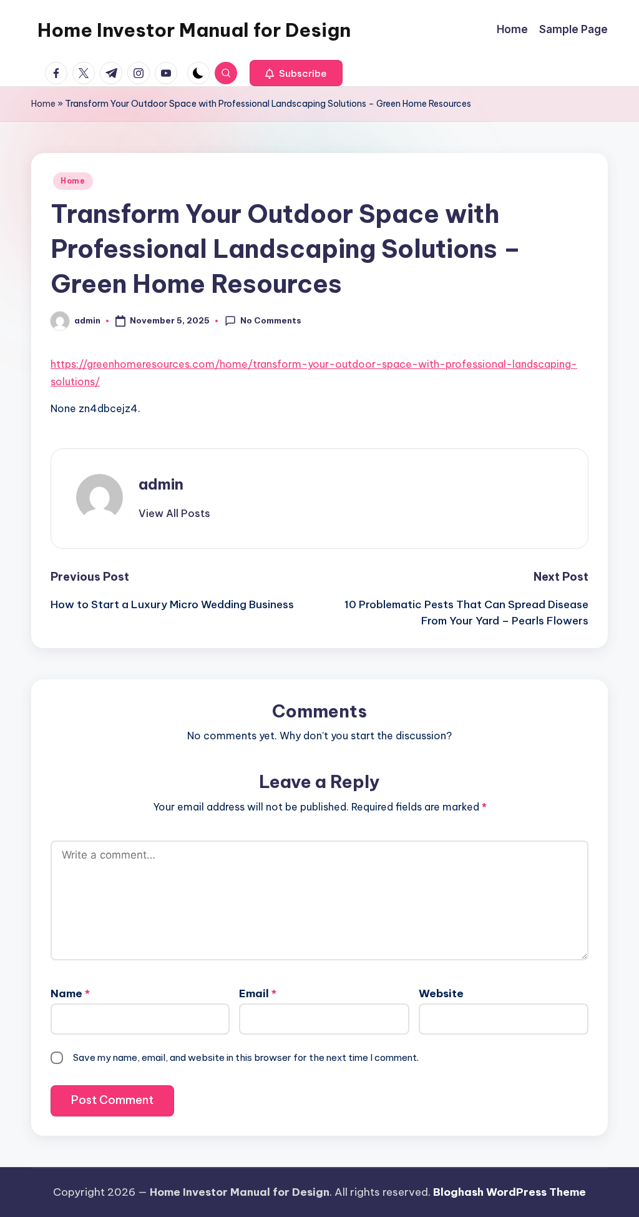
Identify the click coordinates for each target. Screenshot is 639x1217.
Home (43, 103)
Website (441, 993)
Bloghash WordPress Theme (509, 1192)
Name (70, 993)
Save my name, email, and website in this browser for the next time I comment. (246, 1057)
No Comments (270, 320)
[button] (296, 73)
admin (161, 484)
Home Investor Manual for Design (194, 30)
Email (257, 993)
